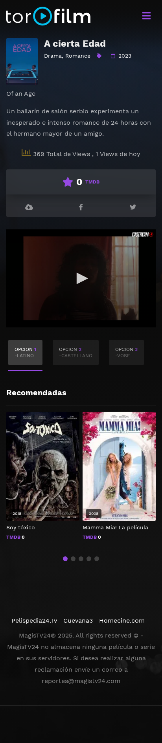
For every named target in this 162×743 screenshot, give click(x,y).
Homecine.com (122, 620)
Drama (53, 56)
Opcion (25, 352)
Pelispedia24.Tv (34, 620)
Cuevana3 (78, 620)
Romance (77, 56)
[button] (65, 558)
